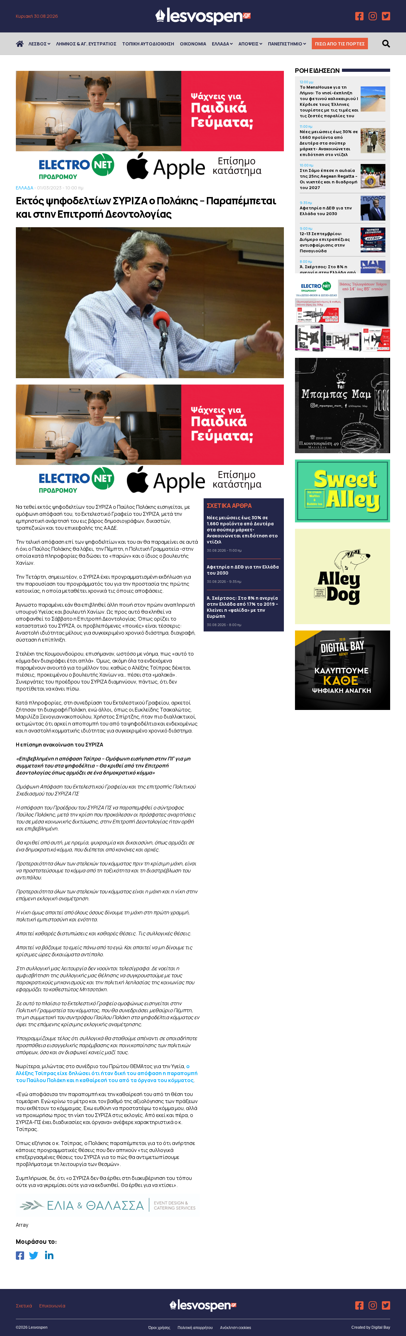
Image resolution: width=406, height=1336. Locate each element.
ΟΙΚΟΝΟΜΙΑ (193, 44)
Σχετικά (24, 1306)
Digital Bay (380, 1327)
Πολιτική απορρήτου (195, 1328)
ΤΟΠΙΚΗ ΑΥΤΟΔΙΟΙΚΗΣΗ (148, 44)
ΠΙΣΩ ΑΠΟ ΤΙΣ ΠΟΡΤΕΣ (340, 44)
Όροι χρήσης (159, 1328)
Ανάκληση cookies (235, 1327)
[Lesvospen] (203, 23)
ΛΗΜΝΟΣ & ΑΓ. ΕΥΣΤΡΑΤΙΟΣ (86, 44)
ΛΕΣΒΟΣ (38, 44)
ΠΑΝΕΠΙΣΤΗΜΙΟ (285, 44)
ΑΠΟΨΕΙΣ (249, 44)
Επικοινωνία (52, 1306)
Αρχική (24, 44)
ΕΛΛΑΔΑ (220, 44)
